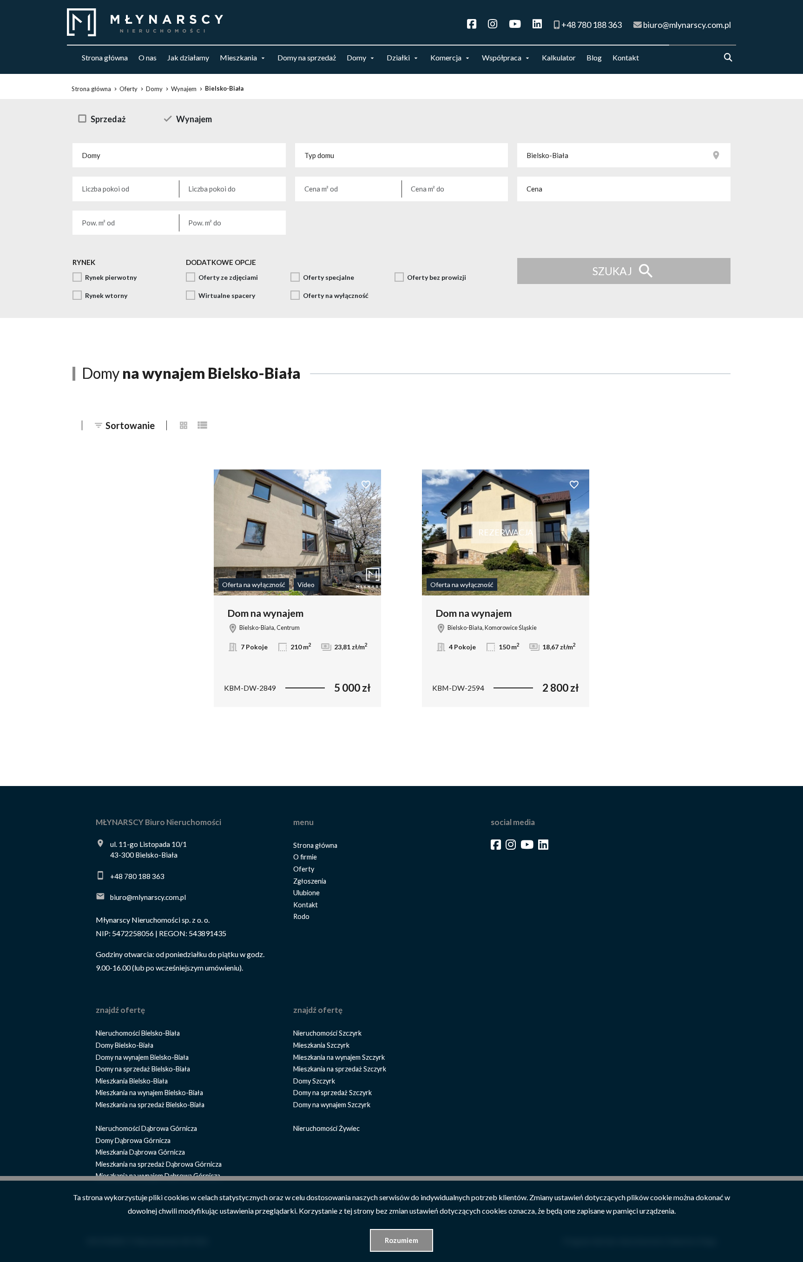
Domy (356, 57)
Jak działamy (188, 57)
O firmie (305, 857)
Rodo (301, 916)
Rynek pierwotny (111, 277)
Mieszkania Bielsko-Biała (132, 1081)
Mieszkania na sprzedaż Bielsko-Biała (150, 1105)
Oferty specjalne (328, 277)
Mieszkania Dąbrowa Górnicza (140, 1152)
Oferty (303, 869)
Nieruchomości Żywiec (326, 1128)
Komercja (445, 57)
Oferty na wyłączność (336, 295)
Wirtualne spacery (226, 295)
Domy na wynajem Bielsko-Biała (142, 1057)
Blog (594, 57)
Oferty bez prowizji (436, 277)
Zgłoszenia (309, 881)
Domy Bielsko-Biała (124, 1045)
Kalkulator (559, 57)
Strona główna (105, 57)
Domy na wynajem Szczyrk (331, 1105)
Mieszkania (238, 57)
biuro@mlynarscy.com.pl (148, 897)
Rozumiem (401, 1240)
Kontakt (625, 57)
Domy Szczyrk (314, 1081)
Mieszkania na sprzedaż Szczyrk (339, 1069)
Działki (398, 57)
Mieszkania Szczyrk (321, 1045)
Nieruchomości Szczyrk (327, 1033)
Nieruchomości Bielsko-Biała (138, 1033)
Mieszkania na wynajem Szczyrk (339, 1057)
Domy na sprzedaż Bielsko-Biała (143, 1069)
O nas (147, 57)
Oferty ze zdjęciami (228, 277)
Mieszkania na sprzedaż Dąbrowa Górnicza (159, 1164)
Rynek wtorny (106, 295)
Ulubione (306, 893)
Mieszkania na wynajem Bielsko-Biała (149, 1093)
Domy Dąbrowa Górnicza (133, 1140)
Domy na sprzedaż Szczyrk (332, 1093)
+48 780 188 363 (137, 876)
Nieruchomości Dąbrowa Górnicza (146, 1128)
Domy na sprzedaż (306, 57)
